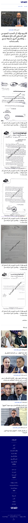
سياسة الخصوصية (14, 485)
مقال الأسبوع (14, 456)
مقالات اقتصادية (14, 451)
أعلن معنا (14, 475)
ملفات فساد (11, 30)
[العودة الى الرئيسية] (24, 2)
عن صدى (14, 469)
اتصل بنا (14, 472)
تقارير (20, 350)
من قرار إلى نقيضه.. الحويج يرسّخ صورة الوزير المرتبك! (15, 432)
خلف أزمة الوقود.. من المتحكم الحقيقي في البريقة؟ (16, 354)
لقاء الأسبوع (14, 462)
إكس (14, 498)
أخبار (19, 375)
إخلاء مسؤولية (14, 483)
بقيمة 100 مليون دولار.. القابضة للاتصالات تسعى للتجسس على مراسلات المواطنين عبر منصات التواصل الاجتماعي (14, 380)
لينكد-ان (14, 504)
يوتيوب (13, 501)
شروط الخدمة (14, 488)
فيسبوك (14, 496)
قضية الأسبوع (14, 459)
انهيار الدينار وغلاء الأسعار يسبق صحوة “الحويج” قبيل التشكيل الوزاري (14, 406)
